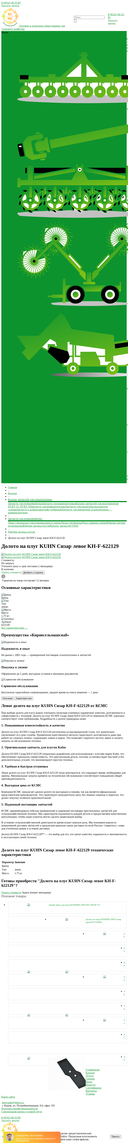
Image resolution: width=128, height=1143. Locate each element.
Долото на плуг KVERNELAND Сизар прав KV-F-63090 (103, 920)
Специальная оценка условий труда (21, 1111)
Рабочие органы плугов (36, 525)
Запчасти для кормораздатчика (48, 506)
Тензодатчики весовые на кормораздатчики (42, 397)
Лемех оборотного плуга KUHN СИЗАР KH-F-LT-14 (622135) (124, 1021)
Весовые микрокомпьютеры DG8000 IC (40, 388)
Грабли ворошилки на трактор (34, 308)
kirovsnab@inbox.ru (13, 1102)
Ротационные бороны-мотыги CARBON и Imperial (46, 220)
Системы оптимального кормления (90, 41)
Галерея (6, 260)
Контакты (91, 1090)
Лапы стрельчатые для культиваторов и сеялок (34, 522)
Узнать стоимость (11, 572)
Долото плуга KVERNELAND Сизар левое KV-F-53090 (124, 935)
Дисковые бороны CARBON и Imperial (39, 108)
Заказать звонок (10, 5)
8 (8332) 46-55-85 (11, 2)
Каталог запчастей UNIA (64, 525)
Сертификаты (9, 251)
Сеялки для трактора (67, 47)
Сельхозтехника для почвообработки (101, 47)
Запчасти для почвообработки (34, 481)
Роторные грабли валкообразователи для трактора (45, 311)
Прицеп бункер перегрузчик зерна (84, 451)
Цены (89, 1081)
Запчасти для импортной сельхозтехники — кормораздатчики (52, 475)
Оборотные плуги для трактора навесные (40, 442)
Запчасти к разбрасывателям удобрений (76, 478)
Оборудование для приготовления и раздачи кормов (47, 421)
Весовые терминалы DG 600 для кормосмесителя (91, 388)
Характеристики (24, 698)
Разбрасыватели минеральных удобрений (40, 460)
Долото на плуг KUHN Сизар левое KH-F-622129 (124, 964)
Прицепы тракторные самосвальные (47, 454)
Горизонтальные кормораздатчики (99, 424)
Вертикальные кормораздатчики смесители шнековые (48, 424)
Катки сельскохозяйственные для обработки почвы (46, 403)
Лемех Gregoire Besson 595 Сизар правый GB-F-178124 (124, 1036)
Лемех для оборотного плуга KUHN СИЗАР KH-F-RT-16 (124, 978)
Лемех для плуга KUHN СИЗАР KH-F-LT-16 (124, 993)
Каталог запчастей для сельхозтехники (39, 472)
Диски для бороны (71, 522)
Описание (7, 698)
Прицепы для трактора (30, 448)
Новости (7, 254)
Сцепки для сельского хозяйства (83, 442)
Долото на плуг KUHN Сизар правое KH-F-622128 (124, 949)
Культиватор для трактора (32, 415)
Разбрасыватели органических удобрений (70, 50)
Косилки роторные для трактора (86, 44)
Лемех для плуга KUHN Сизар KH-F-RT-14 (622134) (124, 1007)
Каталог (90, 1072)
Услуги (90, 1075)
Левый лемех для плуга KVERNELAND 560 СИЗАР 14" (74, 905)
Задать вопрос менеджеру (36, 892)
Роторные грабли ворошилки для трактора (99, 311)
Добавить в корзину (33, 572)
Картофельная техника (57, 41)
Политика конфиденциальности (19, 1108)
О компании (9, 248)
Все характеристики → (14, 627)
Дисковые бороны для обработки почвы (40, 38)
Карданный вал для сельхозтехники (84, 38)
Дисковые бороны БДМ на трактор (82, 108)
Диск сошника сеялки (94, 522)
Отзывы (6, 257)
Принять (116, 1136)
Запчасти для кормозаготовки (105, 475)
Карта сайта (8, 1096)
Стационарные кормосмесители (67, 427)
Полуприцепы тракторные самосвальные (40, 451)
